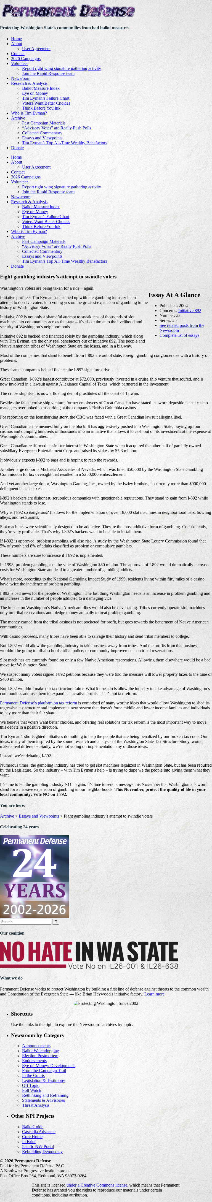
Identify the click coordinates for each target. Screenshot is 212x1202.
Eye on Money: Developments (48, 1065)
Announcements (36, 1045)
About (16, 43)
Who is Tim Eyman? (29, 113)
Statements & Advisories (43, 1100)
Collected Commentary (42, 133)
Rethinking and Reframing (45, 1095)
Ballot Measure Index (41, 88)
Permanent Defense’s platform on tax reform (38, 703)
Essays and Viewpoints (42, 137)
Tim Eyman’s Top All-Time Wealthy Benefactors (64, 142)
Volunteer (19, 63)
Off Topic (30, 1085)
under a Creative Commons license (97, 1185)
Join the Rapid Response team (48, 73)
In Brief (29, 1141)
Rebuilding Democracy (42, 1151)
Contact (18, 53)
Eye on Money (35, 93)
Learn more (154, 994)
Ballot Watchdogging (40, 1050)
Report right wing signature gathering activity (61, 68)
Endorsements (34, 1060)
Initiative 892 (189, 310)
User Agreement (36, 48)
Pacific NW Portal (38, 1146)
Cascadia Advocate (38, 1131)
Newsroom (20, 78)
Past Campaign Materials (43, 123)
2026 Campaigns (26, 58)
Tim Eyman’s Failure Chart (45, 98)
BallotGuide (32, 1126)
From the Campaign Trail (44, 1070)
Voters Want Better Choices (46, 103)
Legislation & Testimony (43, 1080)
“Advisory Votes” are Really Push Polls (56, 128)
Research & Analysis (29, 83)
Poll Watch (31, 1090)
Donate (17, 147)
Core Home (32, 1136)
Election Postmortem (40, 1055)
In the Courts (33, 1075)
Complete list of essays (179, 335)
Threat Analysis (35, 1105)
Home (16, 38)
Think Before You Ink (41, 108)
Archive (18, 118)
